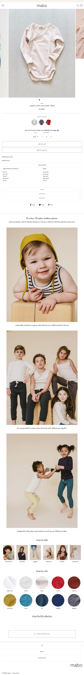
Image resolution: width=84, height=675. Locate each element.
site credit (16, 673)
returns (42, 198)
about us (42, 651)
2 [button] (41, 100)
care (42, 189)
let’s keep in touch (42, 657)
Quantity (46, 132)
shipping (42, 193)
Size (35, 132)
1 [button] (39, 100)
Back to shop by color (43, 634)
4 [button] (45, 100)
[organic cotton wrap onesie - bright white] (34, 125)
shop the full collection (42, 616)
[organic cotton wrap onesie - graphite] (42, 125)
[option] (42, 53)
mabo (41, 103)
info (42, 645)
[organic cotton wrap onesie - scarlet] (49, 125)
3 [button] (43, 100)
